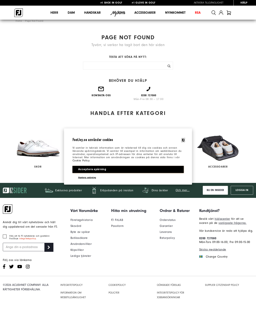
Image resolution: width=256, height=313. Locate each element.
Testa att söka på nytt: (128, 57)
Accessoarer (145, 13)
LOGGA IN (242, 190)
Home (19, 21)
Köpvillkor (77, 250)
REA (198, 13)
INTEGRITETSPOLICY (71, 285)
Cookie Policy (81, 160)
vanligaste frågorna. (232, 223)
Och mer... (183, 190)
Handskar (92, 13)
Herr (54, 13)
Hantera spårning (87, 177)
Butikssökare (79, 238)
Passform (117, 226)
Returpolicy (167, 238)
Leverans (166, 232)
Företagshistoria (81, 220)
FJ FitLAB (117, 220)
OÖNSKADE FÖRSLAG (169, 285)
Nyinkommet (175, 13)
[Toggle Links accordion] (84, 210)
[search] (213, 13)
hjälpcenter (222, 219)
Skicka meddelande (212, 249)
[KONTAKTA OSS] (101, 90)
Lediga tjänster (80, 256)
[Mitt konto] (221, 13)
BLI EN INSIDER (215, 190)
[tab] (229, 13)
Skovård (75, 226)
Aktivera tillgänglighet (208, 2)
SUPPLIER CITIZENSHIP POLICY (222, 285)
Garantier (166, 226)
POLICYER (114, 292)
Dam (71, 13)
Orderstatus (168, 220)
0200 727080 (207, 238)
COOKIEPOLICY (117, 285)
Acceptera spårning (92, 169)
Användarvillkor (81, 244)
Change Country (217, 256)
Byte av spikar (80, 232)
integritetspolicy (27, 238)
